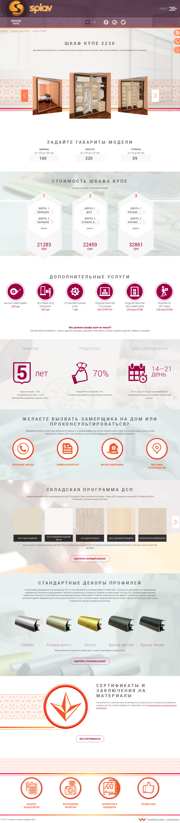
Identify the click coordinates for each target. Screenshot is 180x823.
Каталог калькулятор (32, 806)
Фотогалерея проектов (70, 806)
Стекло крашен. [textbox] (90, 222)
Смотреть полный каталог (90, 558)
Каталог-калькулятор (19, 31)
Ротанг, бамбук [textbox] (136, 212)
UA (94, 22)
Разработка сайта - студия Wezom (163, 819)
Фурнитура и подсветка (109, 806)
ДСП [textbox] (89, 212)
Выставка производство (157, 466)
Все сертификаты (90, 738)
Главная (4, 31)
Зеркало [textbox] (43, 212)
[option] (90, 95)
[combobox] (44, 212)
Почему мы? (148, 804)
